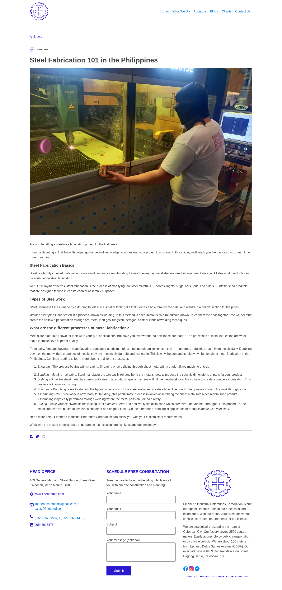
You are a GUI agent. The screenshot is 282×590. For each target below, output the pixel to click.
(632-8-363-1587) (46, 518)
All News (36, 36)
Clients (226, 11)
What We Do (181, 11)
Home (164, 11)
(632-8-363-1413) (72, 518)
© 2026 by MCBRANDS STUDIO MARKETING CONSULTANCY (218, 576)
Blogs (214, 11)
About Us (200, 11)
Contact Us (242, 11)
